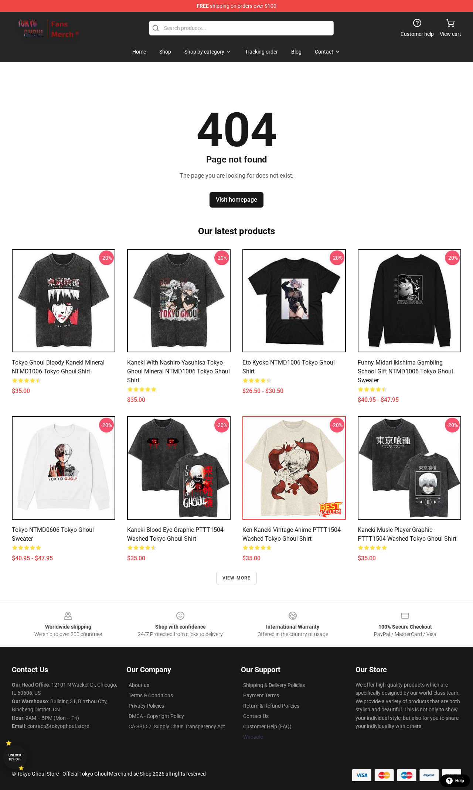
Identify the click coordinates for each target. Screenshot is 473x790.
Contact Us (256, 716)
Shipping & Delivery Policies (274, 685)
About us (139, 685)
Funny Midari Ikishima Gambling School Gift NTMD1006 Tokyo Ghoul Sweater (405, 371)
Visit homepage (236, 199)
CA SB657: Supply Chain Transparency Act (177, 726)
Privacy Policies (146, 706)
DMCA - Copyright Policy (156, 716)
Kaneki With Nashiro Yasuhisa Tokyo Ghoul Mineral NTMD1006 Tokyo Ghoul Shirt (178, 371)
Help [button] (459, 780)
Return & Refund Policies (271, 706)
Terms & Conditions (151, 695)
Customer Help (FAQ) (267, 726)
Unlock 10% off (14, 757)
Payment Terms (261, 695)
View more (236, 578)
